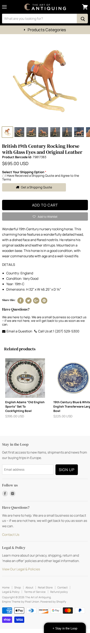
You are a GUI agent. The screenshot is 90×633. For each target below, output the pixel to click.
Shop (17, 587)
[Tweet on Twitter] (28, 300)
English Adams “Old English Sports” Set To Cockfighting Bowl (25, 406)
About (29, 587)
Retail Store (45, 587)
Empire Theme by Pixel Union (20, 601)
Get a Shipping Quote (36, 187)
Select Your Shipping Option (23, 172)
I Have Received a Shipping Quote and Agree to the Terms (40, 177)
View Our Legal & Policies (21, 569)
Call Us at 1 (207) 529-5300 (58, 331)
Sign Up (67, 469)
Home (6, 587)
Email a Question (19, 331)
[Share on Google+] (36, 300)
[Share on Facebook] (20, 300)
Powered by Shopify (53, 601)
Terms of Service (35, 592)
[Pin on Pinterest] (44, 300)
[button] (45, 216)
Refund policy (59, 592)
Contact (62, 587)
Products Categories (47, 29)
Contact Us (10, 534)
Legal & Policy (10, 592)
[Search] (82, 18)
